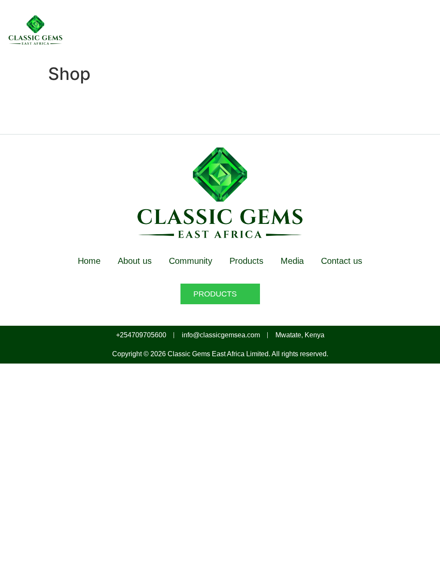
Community (190, 261)
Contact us (341, 261)
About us (135, 261)
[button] (424, 30)
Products (246, 261)
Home (89, 261)
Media (292, 261)
